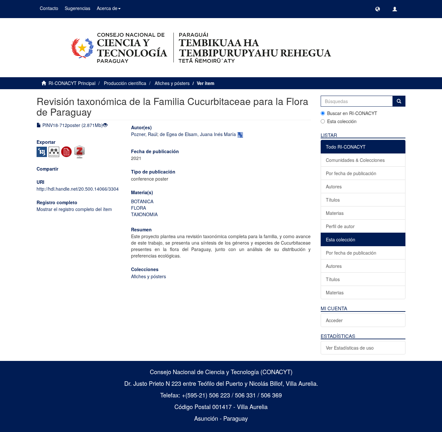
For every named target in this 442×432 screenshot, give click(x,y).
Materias (335, 213)
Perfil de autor (340, 226)
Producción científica (125, 83)
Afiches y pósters (172, 83)
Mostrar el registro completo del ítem (74, 209)
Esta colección (342, 121)
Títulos (333, 199)
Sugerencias (77, 8)
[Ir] (398, 101)
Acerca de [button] (107, 8)
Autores (334, 186)
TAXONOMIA (144, 214)
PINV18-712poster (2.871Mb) (72, 125)
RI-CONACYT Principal (72, 83)
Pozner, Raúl (144, 134)
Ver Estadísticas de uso (350, 347)
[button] (377, 9)
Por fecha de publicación (351, 173)
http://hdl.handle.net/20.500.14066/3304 (78, 188)
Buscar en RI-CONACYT (352, 113)
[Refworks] (67, 151)
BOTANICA (142, 201)
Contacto (49, 8)
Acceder (334, 320)
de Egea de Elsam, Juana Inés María (198, 134)
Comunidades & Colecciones (355, 160)
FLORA (138, 208)
